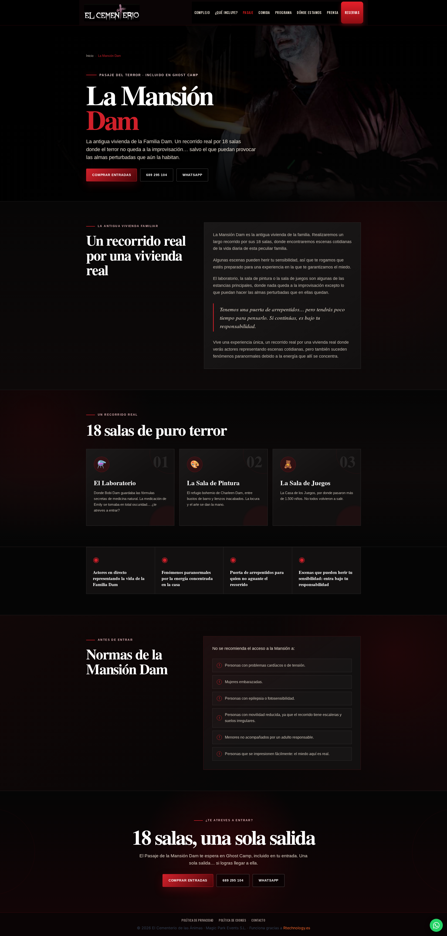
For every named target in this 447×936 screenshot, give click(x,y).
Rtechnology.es (296, 928)
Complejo (202, 12)
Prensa (333, 12)
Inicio (89, 56)
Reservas (352, 12)
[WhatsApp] (436, 925)
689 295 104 (156, 175)
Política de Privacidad (197, 920)
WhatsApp (192, 175)
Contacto (258, 920)
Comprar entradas (111, 175)
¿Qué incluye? (226, 12)
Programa (283, 12)
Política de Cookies (232, 920)
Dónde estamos (309, 12)
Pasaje (248, 12)
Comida (264, 12)
